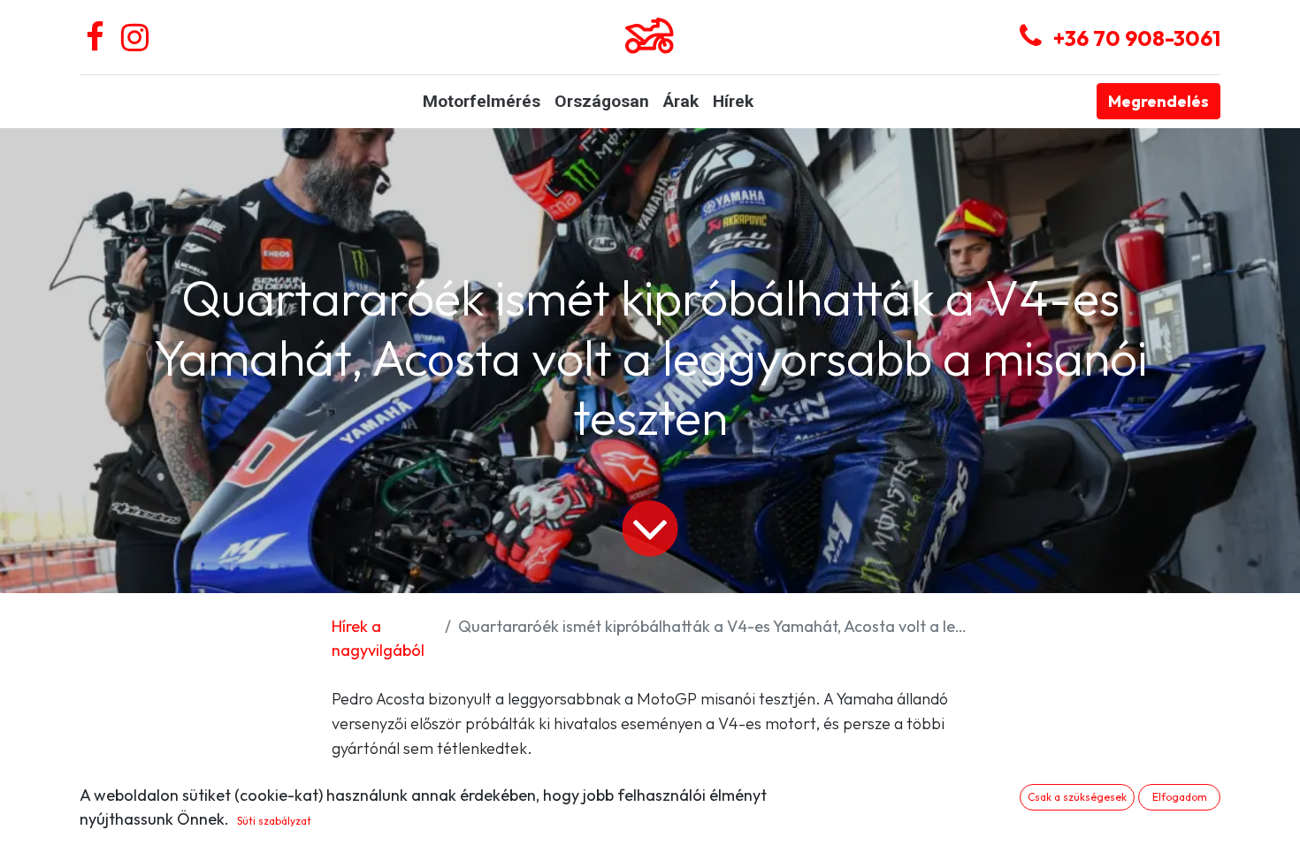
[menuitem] (481, 102)
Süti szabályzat (274, 820)
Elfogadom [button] (1179, 796)
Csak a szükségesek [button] (1077, 796)
